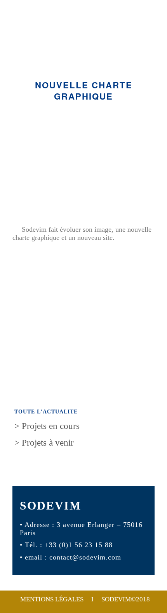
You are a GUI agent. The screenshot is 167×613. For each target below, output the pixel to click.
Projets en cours (47, 426)
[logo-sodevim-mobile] (83, 43)
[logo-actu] (83, 162)
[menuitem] (85, 599)
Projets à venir (44, 443)
